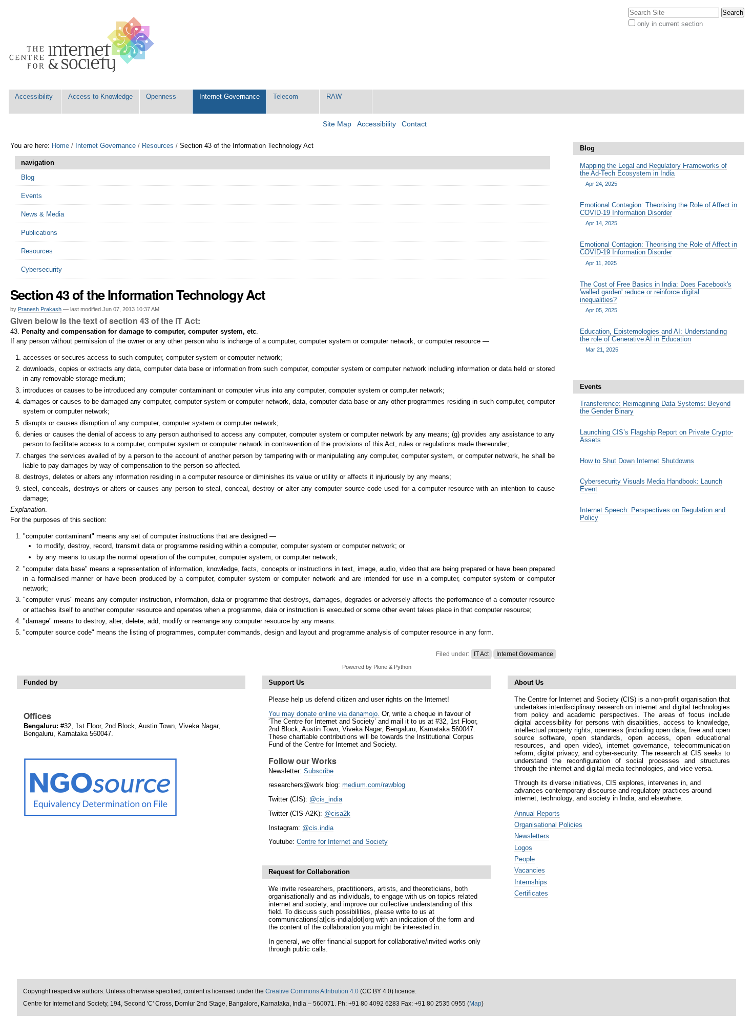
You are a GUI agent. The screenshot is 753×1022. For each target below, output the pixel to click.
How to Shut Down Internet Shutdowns (637, 461)
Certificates (531, 893)
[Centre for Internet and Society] (84, 44)
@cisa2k (337, 813)
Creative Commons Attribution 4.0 (312, 991)
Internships (530, 882)
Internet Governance (229, 96)
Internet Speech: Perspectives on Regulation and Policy (652, 513)
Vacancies (529, 870)
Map (475, 1003)
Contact (414, 124)
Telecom (285, 96)
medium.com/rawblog (373, 785)
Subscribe (318, 771)
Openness (161, 96)
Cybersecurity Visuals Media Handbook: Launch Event (651, 485)
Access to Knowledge (100, 96)
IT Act (481, 654)
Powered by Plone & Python (376, 667)
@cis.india (317, 828)
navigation (37, 162)
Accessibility (34, 96)
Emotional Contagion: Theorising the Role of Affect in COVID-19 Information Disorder (658, 213)
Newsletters (531, 836)
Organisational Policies (548, 825)
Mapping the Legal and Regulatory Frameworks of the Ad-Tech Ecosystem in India (653, 174)
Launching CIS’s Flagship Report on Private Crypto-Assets (656, 436)
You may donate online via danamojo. (324, 713)
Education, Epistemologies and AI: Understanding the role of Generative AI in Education (653, 340)
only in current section (670, 24)
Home (60, 145)
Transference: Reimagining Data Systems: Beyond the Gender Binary (655, 407)
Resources (158, 145)
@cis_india (325, 799)
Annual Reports (537, 813)
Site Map (337, 124)
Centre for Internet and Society (342, 841)
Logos (523, 848)
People (524, 859)
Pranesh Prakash (39, 309)
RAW (334, 96)
